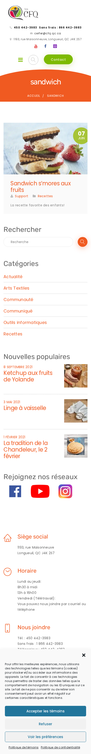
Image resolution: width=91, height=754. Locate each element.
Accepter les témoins (45, 711)
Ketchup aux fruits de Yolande (28, 376)
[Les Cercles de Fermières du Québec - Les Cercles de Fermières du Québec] (23, 13)
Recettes (45, 196)
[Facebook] (45, 46)
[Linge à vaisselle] (76, 410)
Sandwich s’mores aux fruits (40, 187)
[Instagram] (55, 46)
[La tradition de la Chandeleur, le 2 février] (76, 445)
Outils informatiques (25, 322)
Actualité (13, 277)
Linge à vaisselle (25, 408)
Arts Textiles (16, 288)
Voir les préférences (45, 736)
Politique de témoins (23, 747)
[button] (83, 655)
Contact (58, 59)
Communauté (18, 299)
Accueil (33, 96)
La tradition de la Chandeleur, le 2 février (26, 449)
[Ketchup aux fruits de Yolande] (76, 375)
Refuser (45, 724)
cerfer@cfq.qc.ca (47, 33)
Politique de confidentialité (60, 747)
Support (21, 196)
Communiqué (18, 311)
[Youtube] (36, 46)
